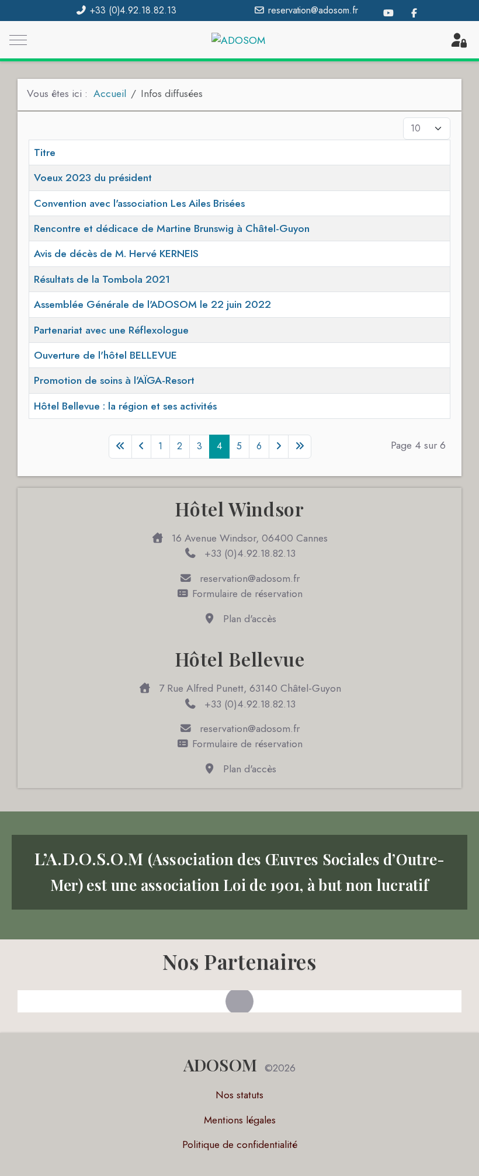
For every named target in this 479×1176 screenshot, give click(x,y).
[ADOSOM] (238, 40)
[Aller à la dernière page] (299, 446)
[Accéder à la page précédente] (141, 446)
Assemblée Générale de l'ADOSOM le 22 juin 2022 (152, 304)
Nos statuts (239, 1094)
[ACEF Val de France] (239, 1001)
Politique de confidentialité (239, 1144)
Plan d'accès (248, 618)
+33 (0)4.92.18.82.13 (133, 10)
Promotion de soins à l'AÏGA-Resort (114, 380)
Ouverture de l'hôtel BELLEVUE (105, 355)
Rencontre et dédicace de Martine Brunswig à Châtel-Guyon (172, 228)
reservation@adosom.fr (313, 10)
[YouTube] (388, 13)
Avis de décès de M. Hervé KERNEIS (116, 253)
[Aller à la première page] (120, 446)
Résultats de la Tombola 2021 (102, 279)
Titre (44, 152)
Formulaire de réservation (246, 593)
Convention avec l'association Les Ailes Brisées (139, 203)
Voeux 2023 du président (93, 177)
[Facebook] (414, 13)
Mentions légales (240, 1120)
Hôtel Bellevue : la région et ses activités (125, 406)
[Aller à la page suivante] (279, 446)
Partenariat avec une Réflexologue (111, 330)
